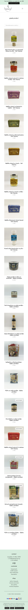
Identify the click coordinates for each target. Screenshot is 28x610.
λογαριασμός (14, 569)
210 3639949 (14, 560)
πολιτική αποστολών (14, 583)
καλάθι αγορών (14, 570)
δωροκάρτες (14, 574)
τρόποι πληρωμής (14, 581)
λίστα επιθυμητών (14, 572)
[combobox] (12, 25)
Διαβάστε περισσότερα (7, 422)
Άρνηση (12, 608)
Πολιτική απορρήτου (19, 608)
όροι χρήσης (14, 584)
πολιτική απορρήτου (14, 586)
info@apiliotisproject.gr (14, 558)
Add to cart (10, 53)
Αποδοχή (7, 608)
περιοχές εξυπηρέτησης (14, 3)
